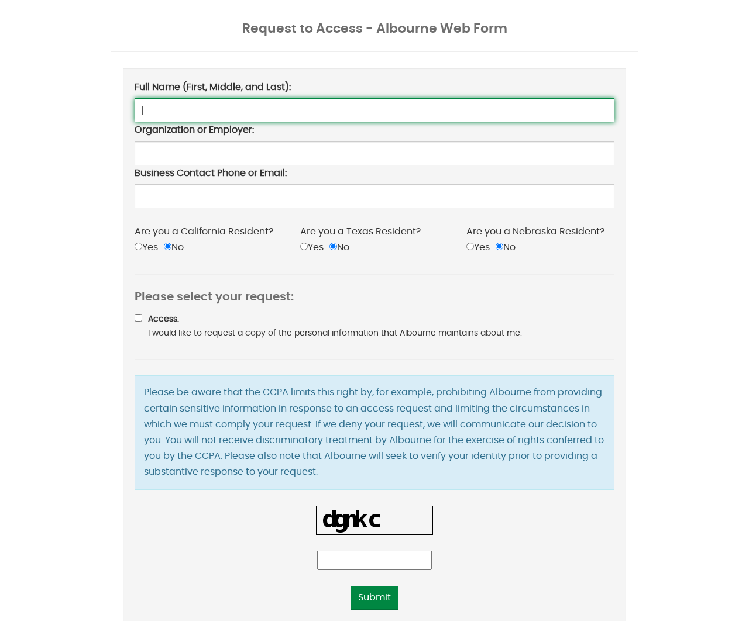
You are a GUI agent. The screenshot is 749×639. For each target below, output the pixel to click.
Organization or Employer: (194, 129)
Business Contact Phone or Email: (211, 173)
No (177, 247)
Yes (150, 247)
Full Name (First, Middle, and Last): (213, 87)
